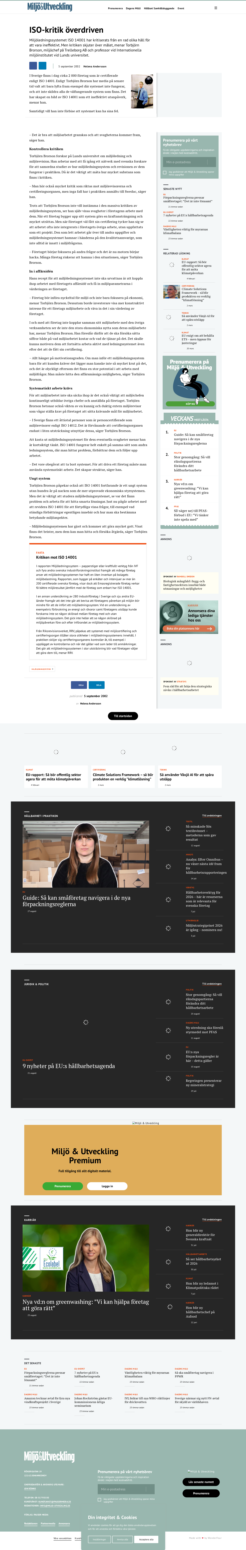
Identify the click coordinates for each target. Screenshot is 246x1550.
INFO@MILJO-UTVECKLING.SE (55, 1505)
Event (181, 8)
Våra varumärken (62, 1538)
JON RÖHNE (30, 1488)
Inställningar (99, 1539)
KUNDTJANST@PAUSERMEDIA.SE (54, 1501)
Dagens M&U (133, 8)
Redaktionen (30, 1523)
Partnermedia (48, 1523)
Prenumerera (115, 8)
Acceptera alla (146, 1539)
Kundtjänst (81, 1538)
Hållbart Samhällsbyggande (159, 8)
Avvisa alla (122, 1539)
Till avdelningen (212, 815)
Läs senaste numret (201, 1482)
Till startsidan (123, 716)
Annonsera (64, 1523)
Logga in (107, 1186)
